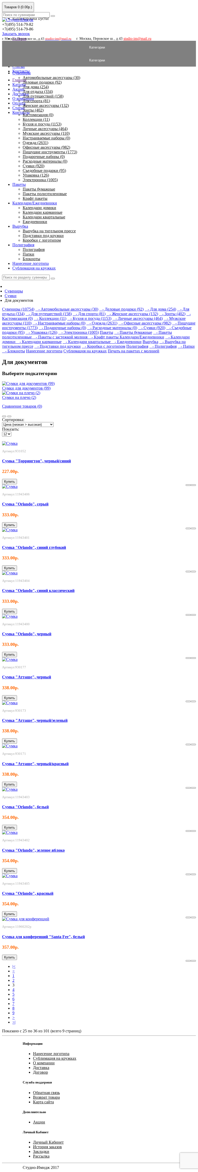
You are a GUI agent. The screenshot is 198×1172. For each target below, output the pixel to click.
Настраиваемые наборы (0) (46, 138)
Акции (39, 1122)
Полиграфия (23, 245)
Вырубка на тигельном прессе (49, 231)
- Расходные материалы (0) (112, 328)
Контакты (21, 112)
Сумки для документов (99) (26, 388)
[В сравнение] (188, 485)
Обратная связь (46, 1092)
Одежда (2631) (35, 142)
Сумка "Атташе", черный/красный (35, 764)
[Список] (4, 416)
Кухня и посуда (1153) (42, 124)
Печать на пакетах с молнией (133, 351)
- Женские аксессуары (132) (132, 314)
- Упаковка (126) (41, 332)
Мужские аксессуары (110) (46, 133)
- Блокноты (13, 351)
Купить (9, 482)
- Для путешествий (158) (49, 314)
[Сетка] (9, 416)
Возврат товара (46, 1097)
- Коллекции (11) (50, 318)
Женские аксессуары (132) (46, 105)
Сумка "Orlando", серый (25, 504)
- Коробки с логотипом (103, 346)
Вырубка (20, 226)
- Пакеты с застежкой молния (60, 337)
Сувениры (21, 73)
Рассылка (41, 1156)
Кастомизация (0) (38, 115)
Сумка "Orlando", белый (25, 807)
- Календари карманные (39, 341)
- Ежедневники (127, 341)
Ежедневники (35, 221)
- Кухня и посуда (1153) (89, 318)
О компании (44, 1063)
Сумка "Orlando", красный (27, 893)
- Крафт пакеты (104, 337)
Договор (40, 1072)
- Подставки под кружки (57, 346)
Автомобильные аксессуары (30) (51, 77)
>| (13, 1022)
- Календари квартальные (87, 341)
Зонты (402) (33, 110)
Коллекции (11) (36, 119)
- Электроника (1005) (78, 332)
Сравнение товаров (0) (22, 406)
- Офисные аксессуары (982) (144, 323)
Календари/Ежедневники (34, 203)
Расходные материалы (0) (45, 161)
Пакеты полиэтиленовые (45, 194)
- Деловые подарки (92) (121, 309)
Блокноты (31, 259)
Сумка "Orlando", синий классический (38, 590)
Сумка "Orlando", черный (26, 634)
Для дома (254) (36, 87)
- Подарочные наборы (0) (62, 328)
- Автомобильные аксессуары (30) (66, 309)
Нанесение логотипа (30, 263)
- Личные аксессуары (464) (137, 318)
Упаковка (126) (36, 175)
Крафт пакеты (35, 198)
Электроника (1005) (40, 180)
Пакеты (19, 184)
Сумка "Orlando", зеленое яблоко (33, 850)
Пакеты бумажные (39, 189)
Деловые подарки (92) (42, 82)
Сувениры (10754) (18, 309)
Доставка (20, 94)
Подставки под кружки (43, 235)
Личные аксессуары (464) (45, 128)
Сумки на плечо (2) (19, 397)
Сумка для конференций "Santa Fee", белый (43, 937)
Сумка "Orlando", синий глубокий (34, 547)
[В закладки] (193, 485)
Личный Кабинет (48, 1142)
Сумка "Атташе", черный (26, 677)
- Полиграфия (163, 346)
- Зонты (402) (172, 314)
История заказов (47, 1147)
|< (13, 966)
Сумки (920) (33, 166)
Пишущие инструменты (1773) (50, 152)
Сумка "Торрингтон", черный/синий (36, 461)
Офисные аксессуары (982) (46, 147)
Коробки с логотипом (42, 240)
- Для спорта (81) (89, 314)
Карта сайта (43, 1102)
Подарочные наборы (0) (44, 156)
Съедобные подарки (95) (44, 170)
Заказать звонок (16, 33)
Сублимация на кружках (34, 268)
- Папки (186, 346)
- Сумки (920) (151, 328)
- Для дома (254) (160, 309)
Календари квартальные (44, 217)
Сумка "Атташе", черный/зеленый (35, 720)
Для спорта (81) (36, 101)
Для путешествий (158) (43, 96)
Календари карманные (42, 212)
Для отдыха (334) (38, 91)
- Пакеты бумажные (133, 332)
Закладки (41, 1151)
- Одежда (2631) (101, 323)
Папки (28, 254)
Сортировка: (13, 419)
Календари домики (39, 207)
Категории (99, 47)
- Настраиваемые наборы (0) (58, 323)
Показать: (10, 429)
